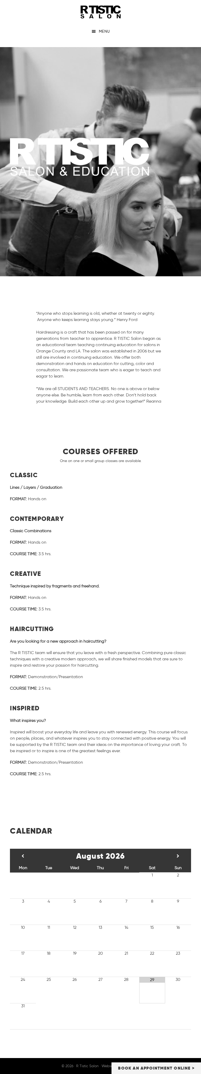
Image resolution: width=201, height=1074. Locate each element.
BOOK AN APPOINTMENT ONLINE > (156, 1068)
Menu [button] (104, 31)
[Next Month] (178, 856)
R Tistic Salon (100, 12)
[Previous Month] (23, 856)
